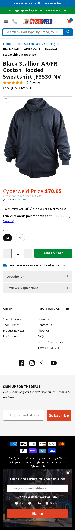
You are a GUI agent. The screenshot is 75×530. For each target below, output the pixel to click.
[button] (22, 82)
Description (15, 276)
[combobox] (33, 32)
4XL (19, 238)
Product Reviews (14, 330)
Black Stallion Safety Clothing (35, 44)
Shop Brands (11, 325)
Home (7, 44)
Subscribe (59, 415)
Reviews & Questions (22, 288)
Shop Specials (12, 319)
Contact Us (45, 325)
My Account (10, 336)
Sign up (37, 513)
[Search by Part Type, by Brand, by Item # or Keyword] (68, 32)
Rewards (43, 319)
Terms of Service (49, 348)
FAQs (41, 336)
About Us (44, 330)
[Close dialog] (68, 472)
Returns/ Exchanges (50, 342)
